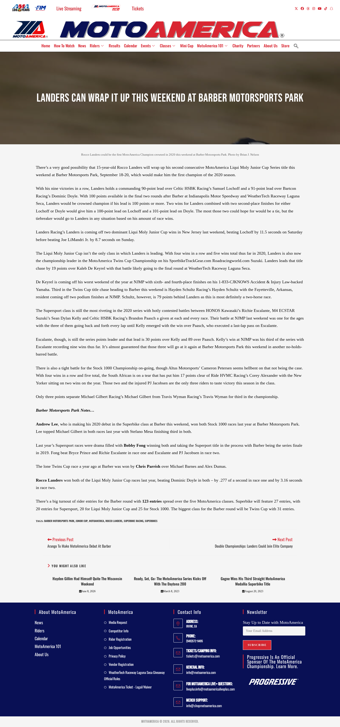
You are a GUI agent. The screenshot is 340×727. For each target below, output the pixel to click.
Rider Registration (120, 639)
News (82, 45)
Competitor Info (118, 630)
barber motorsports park (59, 521)
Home (45, 45)
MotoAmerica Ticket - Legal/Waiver (130, 686)
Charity (237, 45)
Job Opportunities (120, 647)
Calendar (130, 45)
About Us (271, 45)
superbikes (151, 521)
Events (146, 45)
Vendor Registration (121, 664)
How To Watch (64, 45)
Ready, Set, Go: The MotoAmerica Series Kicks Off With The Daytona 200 (170, 581)
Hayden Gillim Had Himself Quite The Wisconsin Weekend (87, 581)
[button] (296, 46)
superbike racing (133, 521)
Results (114, 45)
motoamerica (96, 521)
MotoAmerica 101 (210, 45)
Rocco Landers (113, 521)
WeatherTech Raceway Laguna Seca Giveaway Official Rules (134, 675)
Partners (253, 45)
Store (285, 45)
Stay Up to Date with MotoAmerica (273, 622)
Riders (95, 45)
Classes (165, 45)
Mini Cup (186, 45)
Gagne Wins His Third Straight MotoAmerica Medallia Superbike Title (253, 581)
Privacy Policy (117, 655)
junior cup (82, 521)
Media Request (118, 622)
